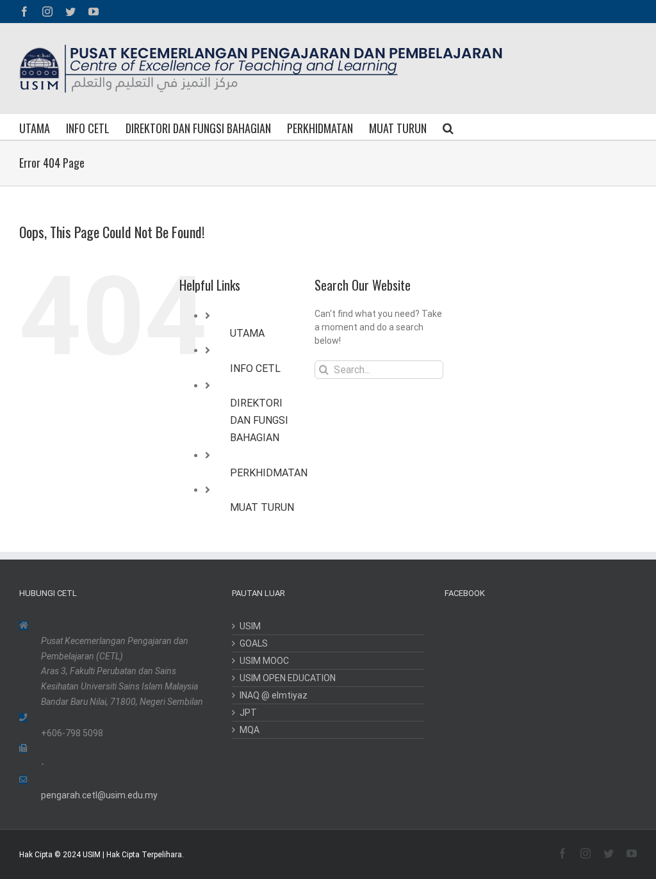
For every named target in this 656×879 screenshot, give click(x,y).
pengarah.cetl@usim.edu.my (99, 795)
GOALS (254, 643)
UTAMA (247, 333)
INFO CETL (255, 368)
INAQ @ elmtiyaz (274, 695)
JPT (248, 712)
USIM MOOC (264, 661)
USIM (250, 626)
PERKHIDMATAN (269, 473)
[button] (448, 127)
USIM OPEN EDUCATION (288, 678)
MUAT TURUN (262, 507)
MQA (249, 730)
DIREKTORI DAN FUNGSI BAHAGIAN (259, 420)
